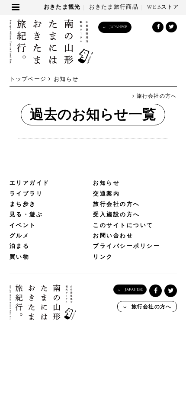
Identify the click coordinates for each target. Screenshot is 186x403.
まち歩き (23, 204)
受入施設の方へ (116, 214)
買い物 (20, 257)
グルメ (20, 236)
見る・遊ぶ (26, 214)
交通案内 (106, 194)
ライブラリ (26, 194)
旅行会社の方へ (155, 96)
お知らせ (106, 183)
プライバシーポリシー (126, 246)
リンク (103, 257)
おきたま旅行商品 (113, 7)
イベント (23, 225)
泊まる (20, 246)
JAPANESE (118, 27)
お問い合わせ (113, 236)
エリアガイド (30, 183)
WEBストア (163, 7)
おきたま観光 (62, 7)
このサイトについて (123, 225)
